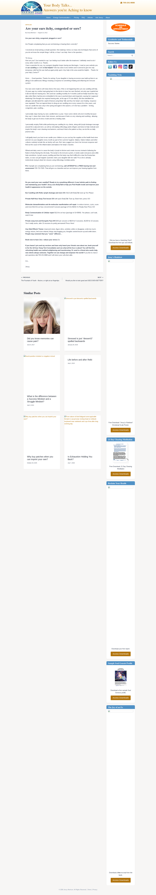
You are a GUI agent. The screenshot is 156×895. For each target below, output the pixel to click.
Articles (90, 17)
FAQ (83, 17)
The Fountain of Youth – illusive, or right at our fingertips (40, 279)
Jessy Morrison (31, 32)
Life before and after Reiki (80, 360)
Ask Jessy (99, 17)
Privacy (95, 889)
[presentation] (42, 315)
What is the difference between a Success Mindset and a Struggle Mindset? (41, 399)
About (108, 17)
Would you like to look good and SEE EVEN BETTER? (84, 279)
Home (48, 17)
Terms (89, 889)
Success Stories (113, 43)
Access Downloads (121, 248)
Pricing (76, 17)
